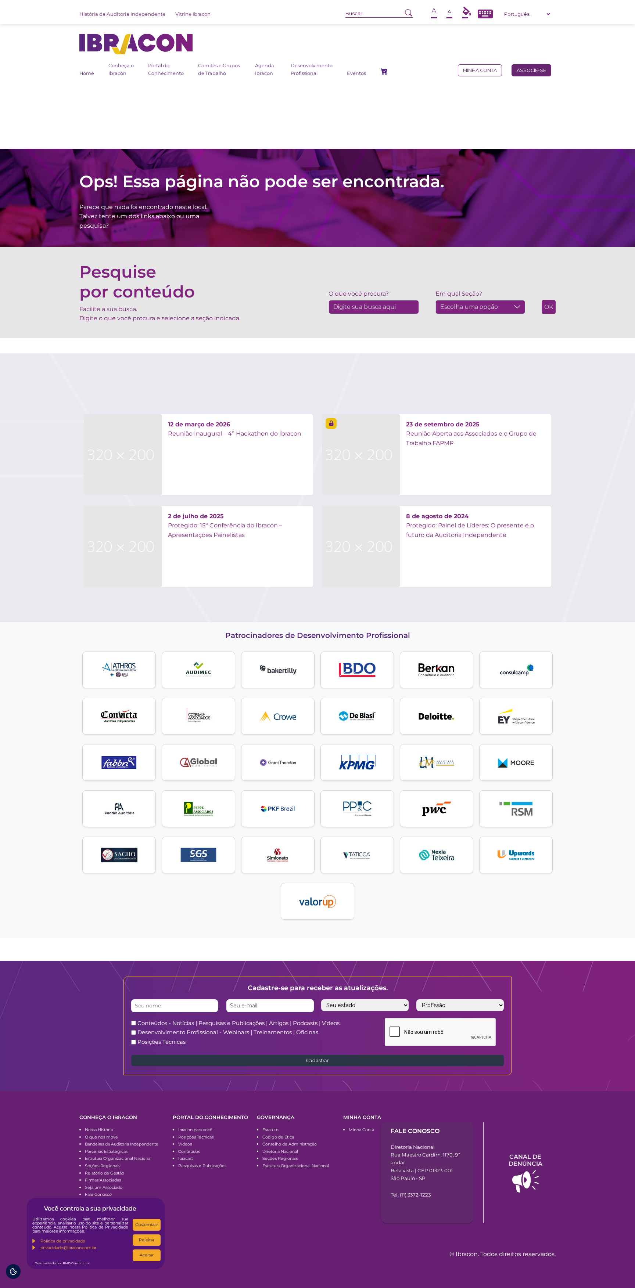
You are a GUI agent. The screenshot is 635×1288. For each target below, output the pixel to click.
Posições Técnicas (161, 1041)
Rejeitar (146, 1239)
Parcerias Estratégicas (106, 1151)
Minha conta (480, 70)
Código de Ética (278, 1137)
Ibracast (185, 1158)
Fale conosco (415, 1131)
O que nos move (101, 1137)
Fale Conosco (98, 1194)
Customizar (146, 1224)
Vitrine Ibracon (193, 14)
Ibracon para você (195, 1129)
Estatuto (270, 1129)
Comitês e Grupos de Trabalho (219, 69)
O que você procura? (359, 293)
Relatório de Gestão (104, 1173)
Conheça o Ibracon (121, 69)
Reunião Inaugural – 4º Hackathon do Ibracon (234, 429)
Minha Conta (361, 1129)
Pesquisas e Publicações (202, 1165)
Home (86, 73)
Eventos (356, 73)
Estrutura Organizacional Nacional (118, 1158)
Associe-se (531, 70)
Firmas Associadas (103, 1180)
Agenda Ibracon (264, 69)
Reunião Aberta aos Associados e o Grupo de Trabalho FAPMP (471, 434)
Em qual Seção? (458, 293)
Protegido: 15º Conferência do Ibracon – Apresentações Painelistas (225, 525)
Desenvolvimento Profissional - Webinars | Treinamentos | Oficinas (227, 1032)
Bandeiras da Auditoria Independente (121, 1144)
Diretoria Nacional (280, 1151)
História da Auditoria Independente (122, 14)
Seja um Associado (103, 1187)
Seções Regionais (102, 1165)
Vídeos (185, 1144)
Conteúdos (189, 1151)
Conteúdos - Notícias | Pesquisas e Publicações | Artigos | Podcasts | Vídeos (238, 1023)
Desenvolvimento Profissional (312, 69)
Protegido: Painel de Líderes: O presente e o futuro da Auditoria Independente (470, 525)
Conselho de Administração (289, 1144)
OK (548, 306)
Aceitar (147, 1255)
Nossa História (99, 1129)
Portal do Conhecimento (166, 69)
